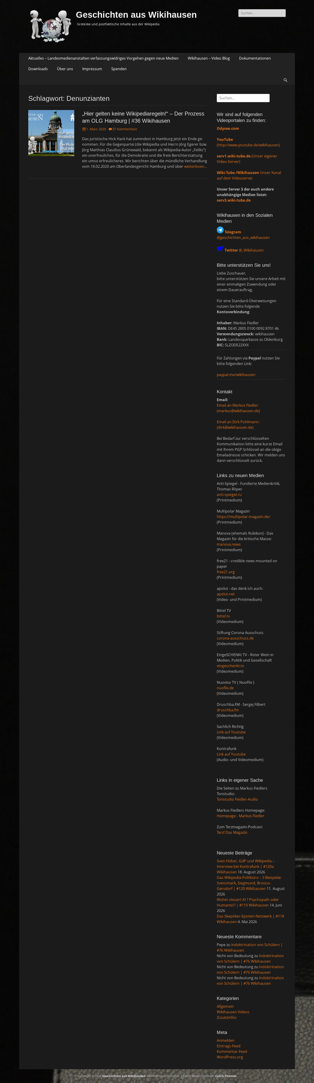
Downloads (38, 68)
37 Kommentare (124, 129)
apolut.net (226, 594)
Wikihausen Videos (233, 1011)
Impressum (92, 68)
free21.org (226, 571)
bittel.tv (223, 616)
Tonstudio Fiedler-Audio (237, 799)
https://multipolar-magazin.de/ (243, 516)
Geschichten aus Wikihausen (136, 15)
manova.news (229, 544)
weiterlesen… (195, 166)
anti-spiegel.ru (229, 494)
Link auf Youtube (231, 732)
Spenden (119, 68)
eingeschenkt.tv (230, 665)
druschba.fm (228, 709)
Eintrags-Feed (228, 1045)
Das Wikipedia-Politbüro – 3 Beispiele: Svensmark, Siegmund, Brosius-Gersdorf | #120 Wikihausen (249, 883)
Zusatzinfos (227, 1017)
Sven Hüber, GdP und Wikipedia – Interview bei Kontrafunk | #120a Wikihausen (245, 866)
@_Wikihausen (244, 250)
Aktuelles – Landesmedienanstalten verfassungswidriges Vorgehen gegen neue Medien (103, 58)
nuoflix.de (225, 687)
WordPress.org (230, 1057)
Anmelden (225, 1040)
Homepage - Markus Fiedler (240, 815)
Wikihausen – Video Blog (209, 58)
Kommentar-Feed (232, 1051)
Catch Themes (226, 1076)
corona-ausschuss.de (235, 638)
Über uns (65, 68)
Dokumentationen (255, 58)
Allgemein (225, 1006)
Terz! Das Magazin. (232, 832)
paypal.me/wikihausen (236, 374)
